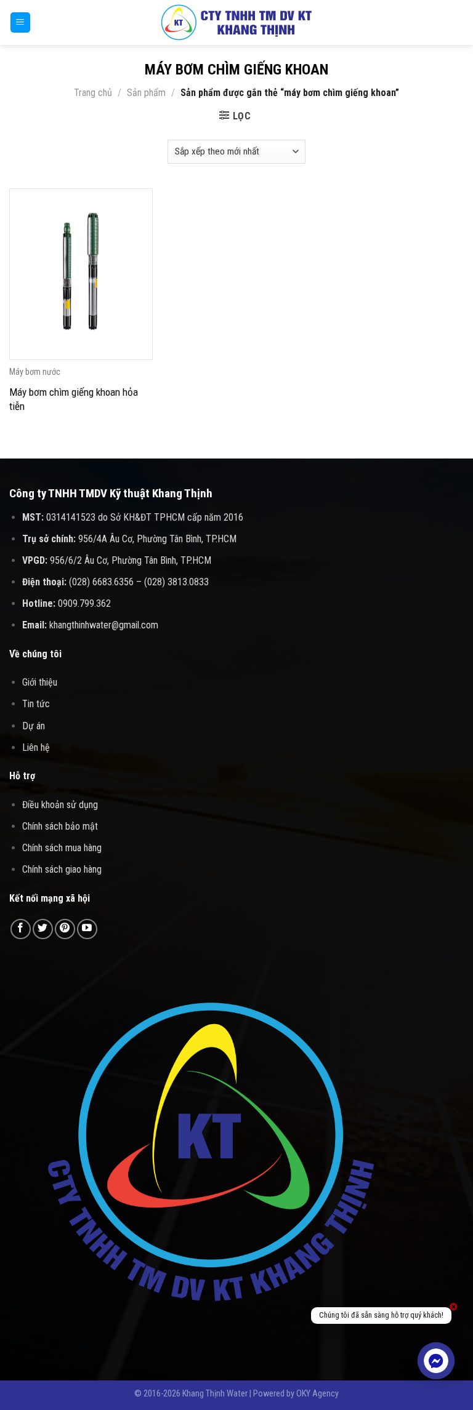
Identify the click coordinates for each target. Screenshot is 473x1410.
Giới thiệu (39, 682)
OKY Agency (317, 1393)
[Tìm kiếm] (459, 22)
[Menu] (20, 22)
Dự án (33, 726)
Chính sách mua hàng (62, 848)
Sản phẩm (146, 92)
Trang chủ (93, 92)
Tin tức (36, 704)
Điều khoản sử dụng (60, 805)
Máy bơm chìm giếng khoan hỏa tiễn (73, 399)
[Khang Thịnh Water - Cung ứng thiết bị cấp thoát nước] (236, 22)
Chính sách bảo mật (60, 826)
